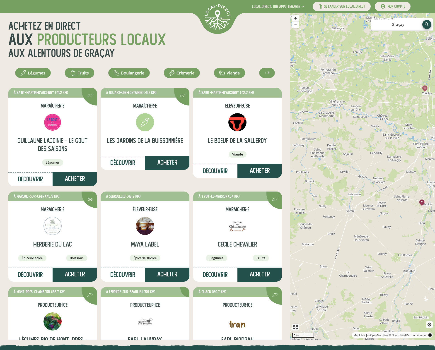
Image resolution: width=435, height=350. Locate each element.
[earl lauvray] (145, 321)
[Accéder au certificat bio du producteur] (90, 96)
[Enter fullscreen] (295, 327)
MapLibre (359, 335)
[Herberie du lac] (53, 226)
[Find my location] (429, 324)
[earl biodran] (237, 321)
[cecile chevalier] (237, 226)
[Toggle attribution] (430, 335)
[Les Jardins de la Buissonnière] (145, 122)
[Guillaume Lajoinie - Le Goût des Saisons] (53, 122)
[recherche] (426, 24)
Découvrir (30, 179)
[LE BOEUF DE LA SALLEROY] (237, 122)
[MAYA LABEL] (145, 226)
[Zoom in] (295, 18)
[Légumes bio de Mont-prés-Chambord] (53, 321)
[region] (362, 176)
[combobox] (397, 24)
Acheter (75, 178)
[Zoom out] (295, 25)
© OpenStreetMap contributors (407, 335)
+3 (267, 73)
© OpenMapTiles (377, 335)
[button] (279, 6)
